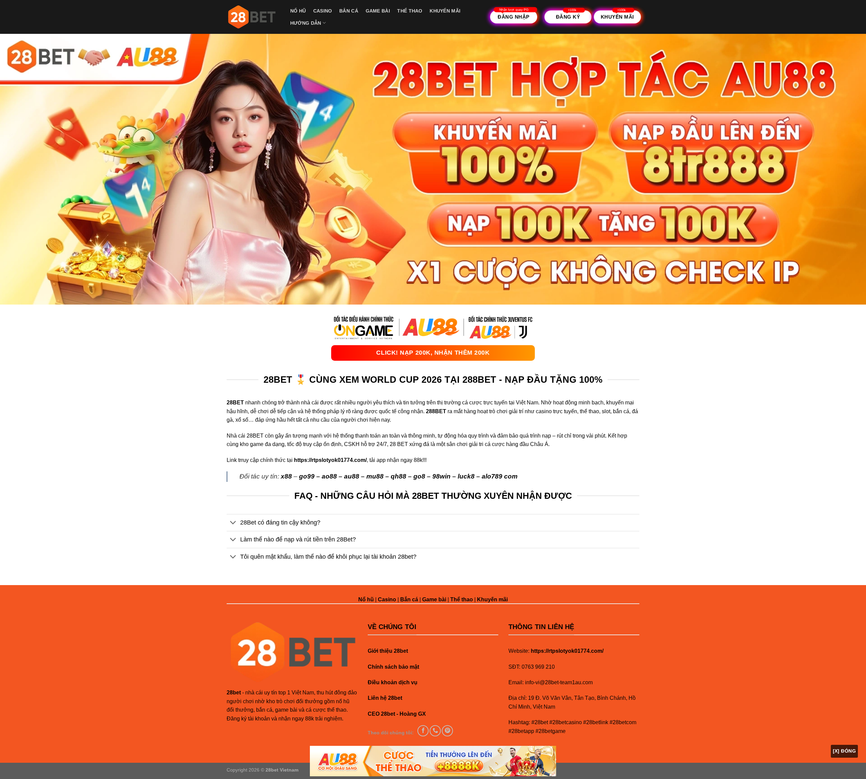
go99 (307, 476)
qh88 (398, 476)
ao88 (329, 476)
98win (441, 476)
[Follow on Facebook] (423, 730)
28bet (234, 692)
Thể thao (409, 11)
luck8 (466, 476)
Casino (322, 11)
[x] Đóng (844, 751)
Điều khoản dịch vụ (392, 682)
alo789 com (500, 476)
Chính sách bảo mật (393, 667)
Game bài (378, 11)
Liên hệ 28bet (385, 698)
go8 (419, 476)
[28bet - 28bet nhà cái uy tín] (251, 16)
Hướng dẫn (305, 23)
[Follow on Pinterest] (447, 730)
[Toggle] (233, 523)
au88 (351, 476)
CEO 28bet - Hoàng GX (397, 714)
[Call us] (435, 730)
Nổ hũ (298, 11)
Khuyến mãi (445, 11)
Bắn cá (348, 11)
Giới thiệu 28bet (388, 651)
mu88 (375, 476)
